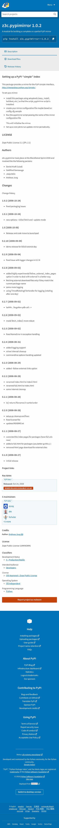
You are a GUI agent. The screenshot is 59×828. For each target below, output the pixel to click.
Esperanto (35, 811)
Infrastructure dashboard (28, 668)
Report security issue (30, 727)
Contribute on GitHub (28, 697)
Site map (29, 779)
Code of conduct (28, 730)
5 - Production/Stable (15, 559)
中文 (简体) (40, 809)
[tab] (29, 51)
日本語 (36, 806)
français (29, 806)
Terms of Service (28, 723)
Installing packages (28, 635)
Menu (49, 4)
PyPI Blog (28, 665)
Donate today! (29, 764)
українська (13, 809)
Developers (11, 567)
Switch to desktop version (29, 791)
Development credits (28, 708)
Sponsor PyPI (29, 704)
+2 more (7, 521)
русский (20, 811)
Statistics (29, 671)
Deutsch (31, 809)
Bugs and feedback (29, 694)
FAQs (29, 649)
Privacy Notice (28, 734)
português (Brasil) (47, 806)
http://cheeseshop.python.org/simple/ (18, 87)
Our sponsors (29, 678)
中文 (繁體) (50, 809)
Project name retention (28, 646)
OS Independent (13, 583)
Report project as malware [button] (29, 599)
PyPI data (7, 479)
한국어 (43, 811)
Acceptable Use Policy (28, 737)
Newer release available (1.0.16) (18, 488)
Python (9, 591)
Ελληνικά (22, 809)
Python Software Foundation (36, 772)
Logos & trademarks (29, 675)
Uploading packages (28, 639)
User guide (28, 642)
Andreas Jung (15, 534)
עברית (27, 811)
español (21, 806)
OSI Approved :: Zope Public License (21, 575)
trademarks (14, 772)
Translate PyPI (28, 701)
